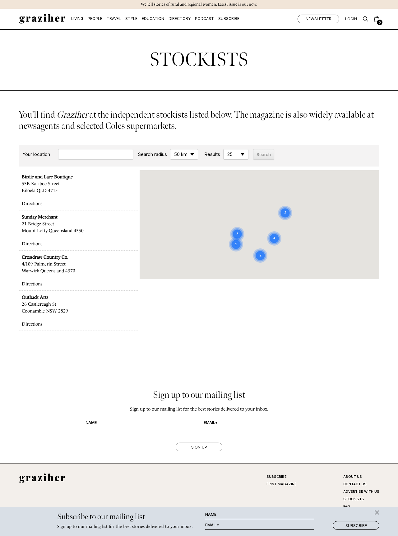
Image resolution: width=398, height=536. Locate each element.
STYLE (131, 18)
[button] (257, 186)
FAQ (346, 506)
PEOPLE (95, 18)
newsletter (318, 18)
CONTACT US (355, 484)
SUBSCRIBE (228, 18)
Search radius (152, 154)
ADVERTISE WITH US (361, 491)
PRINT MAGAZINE (281, 484)
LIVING (77, 18)
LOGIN (351, 18)
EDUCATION (153, 18)
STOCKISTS (353, 499)
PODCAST (204, 18)
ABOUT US (352, 476)
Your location (36, 154)
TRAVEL (114, 18)
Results (212, 154)
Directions (32, 203)
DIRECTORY (180, 18)
